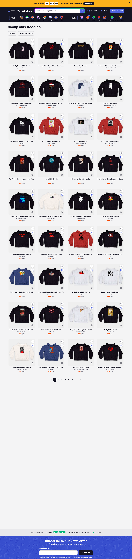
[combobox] (57, 11)
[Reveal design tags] (32, 62)
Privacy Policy (62, 557)
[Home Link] (24, 11)
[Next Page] (80, 380)
